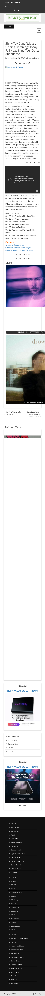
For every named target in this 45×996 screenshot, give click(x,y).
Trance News (15, 972)
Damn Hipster (15, 857)
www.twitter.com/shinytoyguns (18, 247)
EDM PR (13, 922)
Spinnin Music (15, 961)
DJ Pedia (13, 877)
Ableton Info (15, 831)
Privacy (10, 747)
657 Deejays (15, 827)
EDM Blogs (14, 885)
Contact (10, 751)
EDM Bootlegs (15, 915)
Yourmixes (14, 983)
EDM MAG (14, 896)
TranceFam (14, 976)
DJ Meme (14, 872)
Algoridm (14, 835)
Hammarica (14, 942)
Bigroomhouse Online (18, 854)
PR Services (12, 740)
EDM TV (13, 903)
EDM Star (14, 935)
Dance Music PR (16, 865)
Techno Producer (16, 968)
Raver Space (15, 953)
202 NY (13, 824)
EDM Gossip (15, 918)
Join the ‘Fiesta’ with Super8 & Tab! (12, 413)
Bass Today (14, 839)
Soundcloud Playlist (17, 957)
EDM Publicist (15, 926)
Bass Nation (14, 846)
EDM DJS (14, 888)
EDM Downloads (16, 892)
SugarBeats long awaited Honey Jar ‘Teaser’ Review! (34, 414)
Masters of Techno (17, 950)
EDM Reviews (15, 930)
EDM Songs (14, 900)
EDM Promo (15, 907)
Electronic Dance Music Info (20, 938)
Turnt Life (14, 979)
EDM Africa (14, 911)
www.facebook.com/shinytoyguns (19, 250)
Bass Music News (16, 842)
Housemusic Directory (18, 946)
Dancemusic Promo (17, 861)
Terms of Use (13, 744)
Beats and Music (33, 58)
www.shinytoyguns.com (15, 244)
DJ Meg (13, 881)
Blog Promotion (13, 736)
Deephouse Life (16, 868)
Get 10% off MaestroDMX (22, 691)
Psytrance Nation (16, 965)
